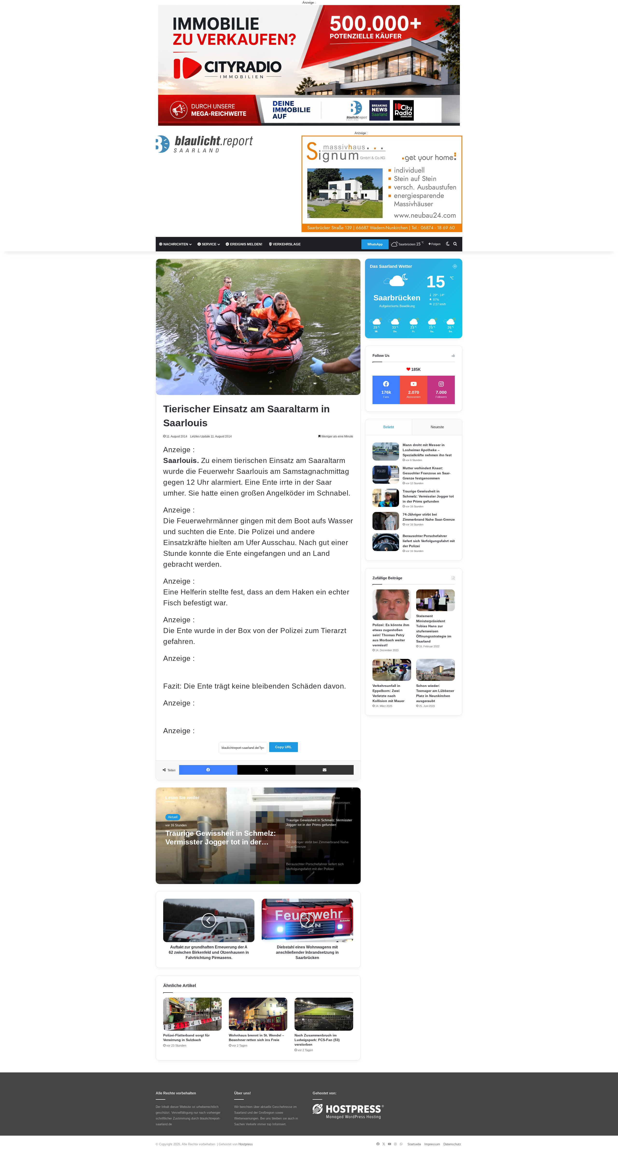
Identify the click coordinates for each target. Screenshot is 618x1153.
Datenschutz (452, 1144)
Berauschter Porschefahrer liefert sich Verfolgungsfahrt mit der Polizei (429, 541)
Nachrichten (175, 244)
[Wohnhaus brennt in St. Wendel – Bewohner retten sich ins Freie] (258, 1014)
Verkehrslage (286, 244)
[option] (258, 835)
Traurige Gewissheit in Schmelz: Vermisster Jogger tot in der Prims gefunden (428, 496)
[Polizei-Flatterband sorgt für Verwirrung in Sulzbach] (192, 1014)
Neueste (437, 427)
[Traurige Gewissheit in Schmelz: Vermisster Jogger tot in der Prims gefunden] (385, 498)
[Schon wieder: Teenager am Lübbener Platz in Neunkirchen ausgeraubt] (435, 670)
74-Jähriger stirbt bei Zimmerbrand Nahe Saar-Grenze (220, 837)
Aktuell (173, 817)
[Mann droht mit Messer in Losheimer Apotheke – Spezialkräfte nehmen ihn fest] (385, 451)
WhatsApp (375, 244)
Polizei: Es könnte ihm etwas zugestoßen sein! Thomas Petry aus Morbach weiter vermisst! (390, 635)
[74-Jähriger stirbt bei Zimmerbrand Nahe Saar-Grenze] (385, 521)
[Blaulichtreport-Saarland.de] (204, 144)
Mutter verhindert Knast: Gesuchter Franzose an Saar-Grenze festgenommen (426, 473)
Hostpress (246, 1144)
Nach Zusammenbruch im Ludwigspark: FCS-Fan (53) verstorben (317, 1039)
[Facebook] (208, 770)
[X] (266, 770)
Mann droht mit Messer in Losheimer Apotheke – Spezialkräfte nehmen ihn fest (427, 450)
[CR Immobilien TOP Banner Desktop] (309, 65)
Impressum (432, 1144)
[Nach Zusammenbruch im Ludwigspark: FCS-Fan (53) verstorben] (324, 1014)
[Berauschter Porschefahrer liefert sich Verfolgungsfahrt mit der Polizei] (385, 542)
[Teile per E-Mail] (324, 770)
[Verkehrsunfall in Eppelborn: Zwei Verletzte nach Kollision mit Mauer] (391, 670)
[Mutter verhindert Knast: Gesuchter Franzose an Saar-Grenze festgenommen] (385, 475)
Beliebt (388, 427)
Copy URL (283, 747)
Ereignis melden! (245, 244)
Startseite (414, 1144)
